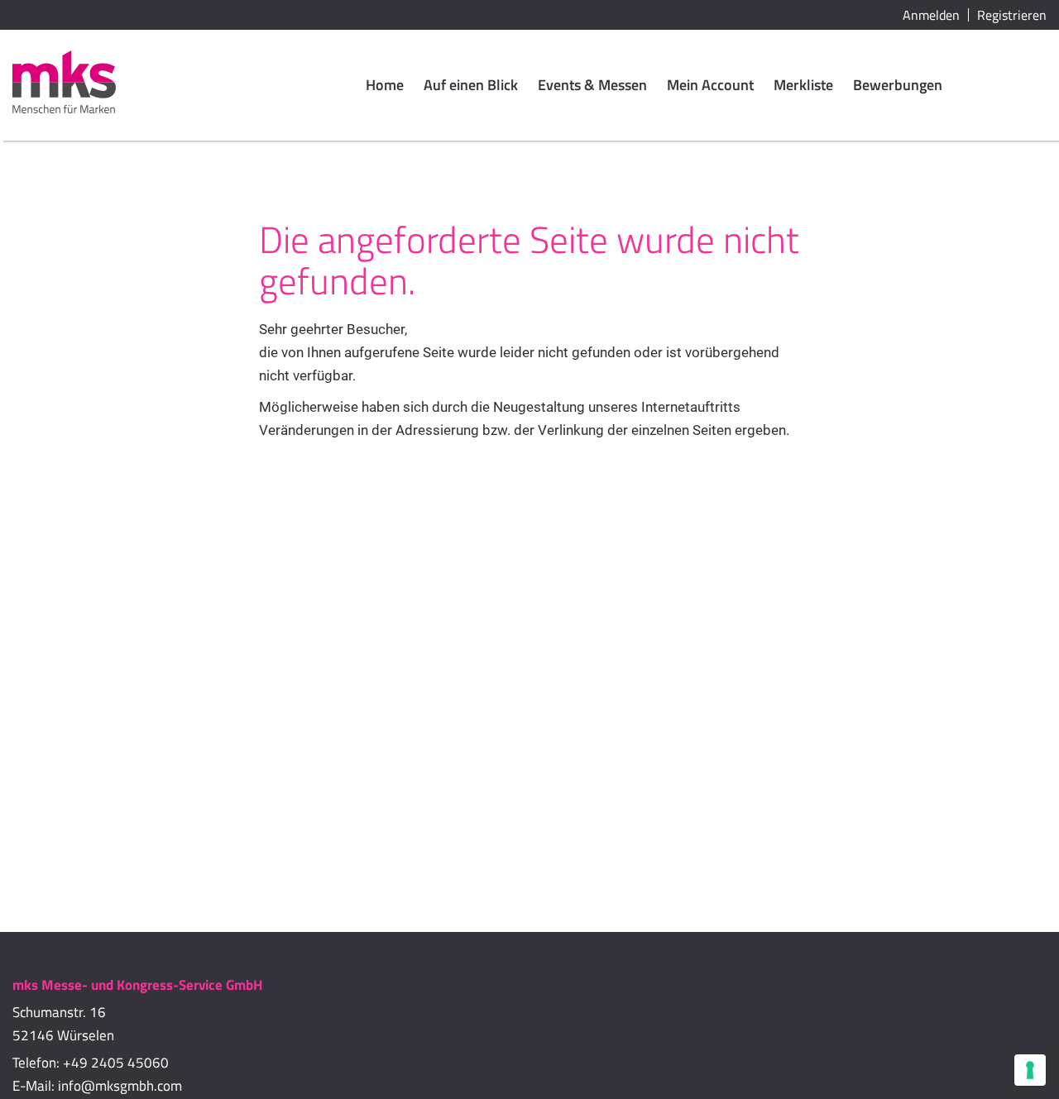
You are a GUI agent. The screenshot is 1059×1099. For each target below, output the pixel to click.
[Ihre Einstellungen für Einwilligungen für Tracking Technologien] (1030, 1070)
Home (385, 85)
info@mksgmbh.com (120, 1086)
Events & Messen (592, 85)
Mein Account (710, 85)
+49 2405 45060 (116, 1062)
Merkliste (803, 85)
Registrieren (1012, 15)
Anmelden (931, 15)
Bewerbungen (897, 85)
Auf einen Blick (471, 85)
